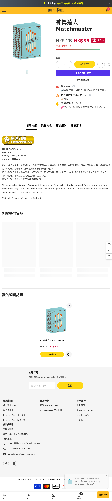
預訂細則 (61, 126)
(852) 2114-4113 (22, 448)
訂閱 (70, 385)
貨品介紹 (31, 126)
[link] (101, 64)
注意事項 (76, 126)
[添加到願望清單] (68, 354)
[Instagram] (13, 463)
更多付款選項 (83, 80)
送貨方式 (46, 126)
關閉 (109, 3)
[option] (27, 40)
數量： (59, 58)
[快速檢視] (69, 305)
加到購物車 (84, 64)
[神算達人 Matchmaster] (56, 320)
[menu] (4, 10)
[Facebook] (6, 463)
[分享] (107, 64)
